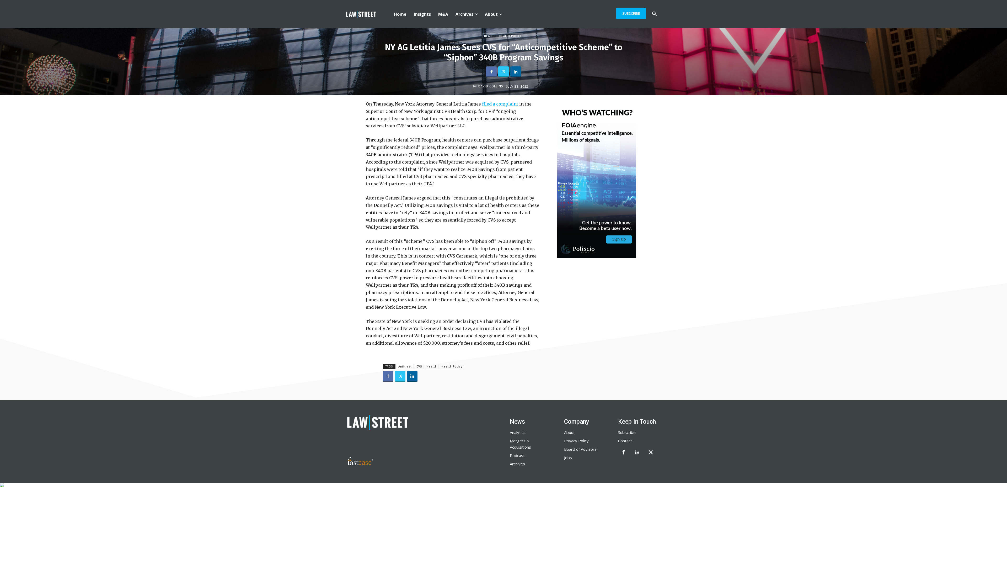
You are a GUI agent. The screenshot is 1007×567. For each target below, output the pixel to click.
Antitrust (405, 366)
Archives (517, 463)
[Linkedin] (515, 71)
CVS (419, 366)
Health (489, 36)
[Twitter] (503, 71)
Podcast (517, 455)
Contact (625, 440)
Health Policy (510, 36)
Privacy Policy (576, 440)
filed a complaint (500, 104)
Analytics (518, 432)
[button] (654, 14)
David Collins (490, 86)
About (569, 432)
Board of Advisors (580, 449)
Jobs (568, 457)
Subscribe (627, 432)
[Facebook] (491, 71)
